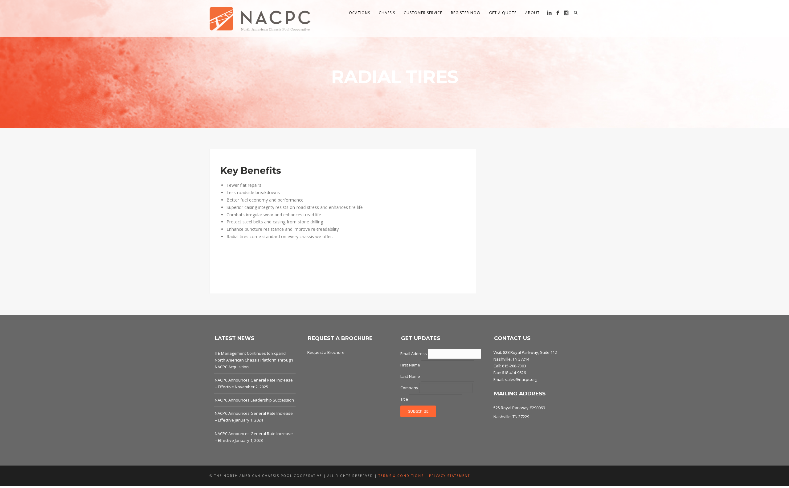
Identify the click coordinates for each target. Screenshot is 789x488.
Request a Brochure (326, 352)
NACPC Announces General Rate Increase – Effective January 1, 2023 (254, 437)
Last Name (410, 376)
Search (575, 12)
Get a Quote (503, 12)
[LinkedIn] (549, 13)
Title (404, 399)
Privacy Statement (449, 476)
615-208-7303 (514, 366)
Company (409, 387)
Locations (358, 12)
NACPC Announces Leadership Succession (254, 400)
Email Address (414, 353)
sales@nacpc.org (521, 379)
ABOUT (532, 12)
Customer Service (423, 12)
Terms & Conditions (401, 476)
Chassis (387, 12)
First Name (410, 365)
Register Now (465, 12)
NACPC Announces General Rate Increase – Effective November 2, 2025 (254, 383)
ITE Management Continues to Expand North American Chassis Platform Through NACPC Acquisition (254, 360)
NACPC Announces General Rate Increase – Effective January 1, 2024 (254, 416)
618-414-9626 (514, 372)
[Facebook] (558, 13)
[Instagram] (566, 13)
